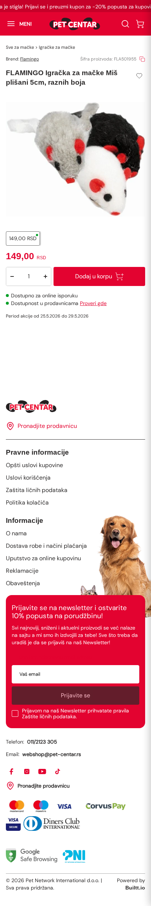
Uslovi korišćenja (28, 477)
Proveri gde (93, 303)
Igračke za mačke (57, 47)
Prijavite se (75, 695)
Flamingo (29, 59)
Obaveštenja (23, 583)
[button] (16, 24)
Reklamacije (22, 571)
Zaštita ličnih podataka (36, 490)
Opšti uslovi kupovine (34, 465)
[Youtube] (42, 772)
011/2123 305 (42, 741)
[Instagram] (27, 772)
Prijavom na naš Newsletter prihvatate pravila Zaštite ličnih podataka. (75, 713)
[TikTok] (58, 772)
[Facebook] (12, 772)
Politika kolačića (27, 502)
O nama (16, 533)
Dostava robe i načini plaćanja (46, 546)
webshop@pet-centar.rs (51, 754)
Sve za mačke (20, 47)
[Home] (75, 406)
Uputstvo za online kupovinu (43, 558)
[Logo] (74, 24)
